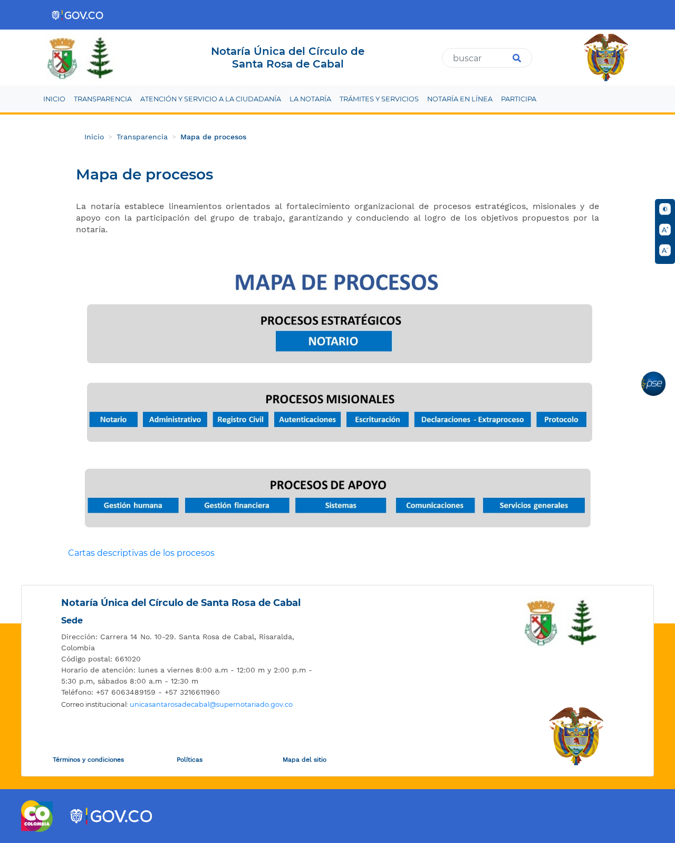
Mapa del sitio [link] (304, 759)
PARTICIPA (518, 99)
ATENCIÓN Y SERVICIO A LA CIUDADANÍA (210, 99)
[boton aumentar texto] (665, 230)
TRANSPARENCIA (103, 99)
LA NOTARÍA (310, 99)
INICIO (54, 99)
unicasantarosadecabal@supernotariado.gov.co (211, 704)
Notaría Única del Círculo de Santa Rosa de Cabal (181, 603)
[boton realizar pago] (653, 383)
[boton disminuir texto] (665, 250)
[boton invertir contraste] (665, 209)
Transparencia (142, 136)
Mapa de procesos (213, 136)
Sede (72, 620)
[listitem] (187, 642)
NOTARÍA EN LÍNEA (460, 99)
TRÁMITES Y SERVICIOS (379, 99)
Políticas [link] (189, 759)
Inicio (94, 136)
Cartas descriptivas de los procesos (141, 553)
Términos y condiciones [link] (88, 759)
